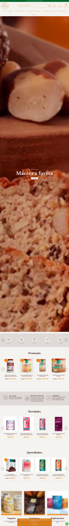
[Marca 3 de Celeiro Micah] (34, 340)
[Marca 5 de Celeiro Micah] (60, 340)
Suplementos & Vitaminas (34, 11)
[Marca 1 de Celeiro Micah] (8, 340)
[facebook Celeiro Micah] (3, 0)
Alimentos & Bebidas (20, 11)
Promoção (34, 14)
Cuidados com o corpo (49, 11)
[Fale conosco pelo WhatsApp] (66, 523)
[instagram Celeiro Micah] (2, 0)
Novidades (10, 11)
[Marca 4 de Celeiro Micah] (47, 340)
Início (4, 11)
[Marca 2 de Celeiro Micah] (21, 340)
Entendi (34, 523)
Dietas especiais (61, 11)
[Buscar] (49, 5)
